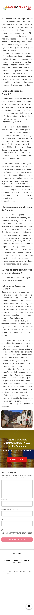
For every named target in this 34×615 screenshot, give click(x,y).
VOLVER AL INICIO (17, 459)
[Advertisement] (17, 597)
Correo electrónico (9, 509)
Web (2, 519)
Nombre (4, 499)
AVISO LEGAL (17, 554)
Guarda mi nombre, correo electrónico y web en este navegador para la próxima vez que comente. (17, 533)
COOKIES (7, 561)
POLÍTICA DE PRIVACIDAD (20, 561)
